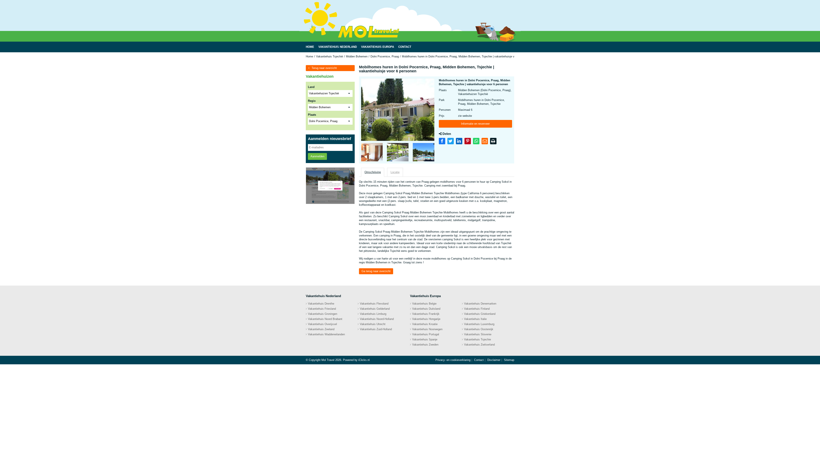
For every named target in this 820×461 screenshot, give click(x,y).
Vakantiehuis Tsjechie (477, 339)
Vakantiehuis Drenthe (321, 303)
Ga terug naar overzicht (376, 271)
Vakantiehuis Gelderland (375, 308)
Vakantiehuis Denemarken (480, 303)
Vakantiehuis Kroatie (425, 324)
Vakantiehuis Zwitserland (479, 344)
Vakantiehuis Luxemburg (479, 324)
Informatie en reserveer (475, 123)
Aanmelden (317, 156)
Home (309, 56)
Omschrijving (373, 172)
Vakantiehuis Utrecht (372, 324)
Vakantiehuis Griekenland (479, 313)
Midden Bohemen (357, 56)
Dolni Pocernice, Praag (384, 56)
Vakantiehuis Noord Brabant (325, 319)
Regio (312, 100)
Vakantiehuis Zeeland (321, 329)
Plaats (312, 114)
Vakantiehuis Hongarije (426, 319)
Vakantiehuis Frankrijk (425, 313)
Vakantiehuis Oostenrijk (478, 329)
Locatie (395, 172)
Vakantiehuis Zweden (425, 344)
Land (311, 87)
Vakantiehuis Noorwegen (427, 329)
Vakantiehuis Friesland (322, 308)
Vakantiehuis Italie (475, 319)
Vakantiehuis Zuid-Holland (376, 329)
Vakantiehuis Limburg (373, 313)
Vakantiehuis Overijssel (322, 324)
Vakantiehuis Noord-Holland (377, 319)
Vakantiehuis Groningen (322, 313)
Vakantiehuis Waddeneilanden (326, 334)
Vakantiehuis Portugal (425, 334)
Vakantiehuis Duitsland (426, 308)
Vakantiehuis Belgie (424, 303)
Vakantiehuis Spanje (424, 339)
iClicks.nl (364, 360)
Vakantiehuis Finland (477, 308)
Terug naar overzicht (324, 68)
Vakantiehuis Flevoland (374, 303)
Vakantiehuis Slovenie (477, 334)
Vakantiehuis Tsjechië (329, 56)
